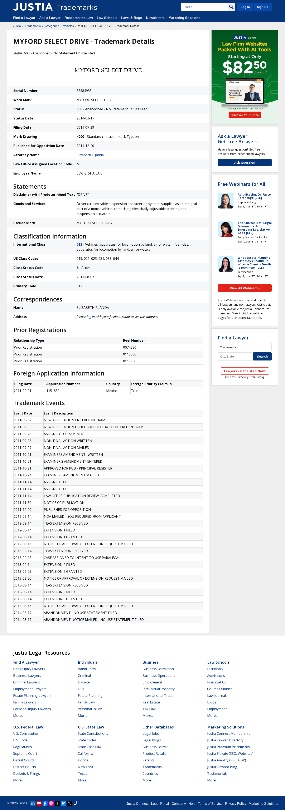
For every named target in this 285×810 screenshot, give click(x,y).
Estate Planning (90, 695)
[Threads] (57, 803)
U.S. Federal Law (28, 727)
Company (179, 803)
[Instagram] (51, 803)
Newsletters (155, 18)
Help (191, 803)
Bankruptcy (87, 669)
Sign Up (262, 7)
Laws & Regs (131, 18)
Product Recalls (154, 753)
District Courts (24, 767)
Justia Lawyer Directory (225, 740)
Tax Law (148, 709)
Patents (148, 760)
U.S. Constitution (26, 733)
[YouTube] (39, 803)
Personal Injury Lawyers (32, 709)
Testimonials (217, 773)
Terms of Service (210, 803)
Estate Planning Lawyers (32, 695)
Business (150, 662)
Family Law (86, 702)
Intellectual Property (158, 689)
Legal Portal (160, 803)
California (85, 753)
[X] (69, 803)
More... (18, 715)
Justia (17, 26)
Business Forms (154, 747)
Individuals (88, 662)
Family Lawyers (25, 702)
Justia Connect (137, 803)
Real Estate (151, 702)
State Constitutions (93, 733)
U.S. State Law (91, 727)
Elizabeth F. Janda (90, 155)
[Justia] (33, 7)
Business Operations (158, 675)
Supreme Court (25, 753)
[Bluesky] (63, 803)
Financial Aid (216, 682)
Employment (152, 682)
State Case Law (89, 747)
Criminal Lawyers (26, 682)
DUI (81, 689)
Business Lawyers (27, 675)
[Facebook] (45, 803)
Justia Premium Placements (228, 747)
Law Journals (217, 695)
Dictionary (215, 669)
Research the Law (78, 18)
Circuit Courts (24, 760)
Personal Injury (90, 709)
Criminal (84, 675)
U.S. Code (20, 740)
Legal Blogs (151, 740)
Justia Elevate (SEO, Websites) (230, 753)
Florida (83, 760)
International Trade (157, 695)
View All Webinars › (245, 288)
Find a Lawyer (24, 18)
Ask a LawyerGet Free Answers (238, 138)
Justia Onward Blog (222, 767)
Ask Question (244, 162)
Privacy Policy (235, 803)
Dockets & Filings (26, 773)
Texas (82, 773)
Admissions (216, 675)
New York (85, 767)
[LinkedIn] (32, 803)
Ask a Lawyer (50, 18)
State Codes (87, 740)
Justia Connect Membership (229, 733)
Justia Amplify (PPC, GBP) (226, 760)
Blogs (211, 702)
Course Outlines (219, 689)
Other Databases (158, 727)
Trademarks (33, 26)
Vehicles (68, 26)
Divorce (84, 682)
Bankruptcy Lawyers (29, 669)
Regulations (22, 747)
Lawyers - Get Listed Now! (245, 371)
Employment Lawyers (30, 689)
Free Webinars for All (241, 184)
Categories (52, 26)
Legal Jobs (150, 733)
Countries (150, 773)
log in (91, 316)
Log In (245, 7)
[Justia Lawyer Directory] (75, 803)
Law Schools (107, 18)
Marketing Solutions (184, 18)
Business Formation (158, 669)
